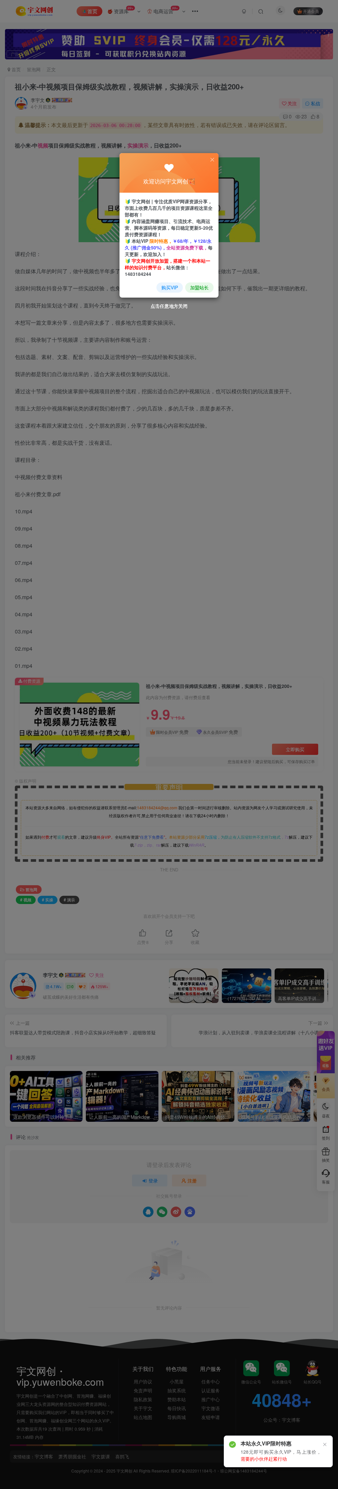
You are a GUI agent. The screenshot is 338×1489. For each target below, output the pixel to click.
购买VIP (169, 287)
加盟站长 (199, 287)
